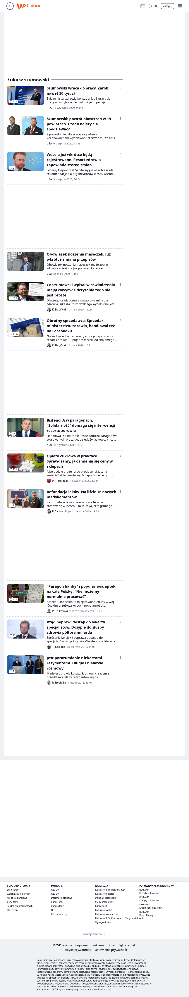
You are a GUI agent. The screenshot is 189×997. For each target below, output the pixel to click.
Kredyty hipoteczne (149, 900)
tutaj (108, 989)
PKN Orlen (12, 910)
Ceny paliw (12, 901)
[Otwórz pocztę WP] (143, 6)
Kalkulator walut (103, 910)
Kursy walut (101, 906)
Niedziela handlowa (17, 897)
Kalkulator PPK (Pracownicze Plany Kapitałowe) (119, 918)
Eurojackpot (13, 889)
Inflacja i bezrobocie (105, 897)
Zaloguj (167, 6)
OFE (53, 910)
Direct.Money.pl (147, 915)
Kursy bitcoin (57, 906)
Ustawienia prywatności (110, 950)
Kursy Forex (57, 901)
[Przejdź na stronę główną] (10, 9)
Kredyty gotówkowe (149, 893)
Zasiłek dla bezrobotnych (19, 906)
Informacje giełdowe (61, 897)
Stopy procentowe (104, 901)
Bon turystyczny (59, 914)
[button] (153, 6)
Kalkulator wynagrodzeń (107, 914)
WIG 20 (55, 889)
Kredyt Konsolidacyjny (150, 907)
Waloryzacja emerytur (18, 893)
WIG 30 (55, 893)
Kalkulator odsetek (104, 893)
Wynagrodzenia (103, 922)
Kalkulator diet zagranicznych (110, 889)
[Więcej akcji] (120, 88)
